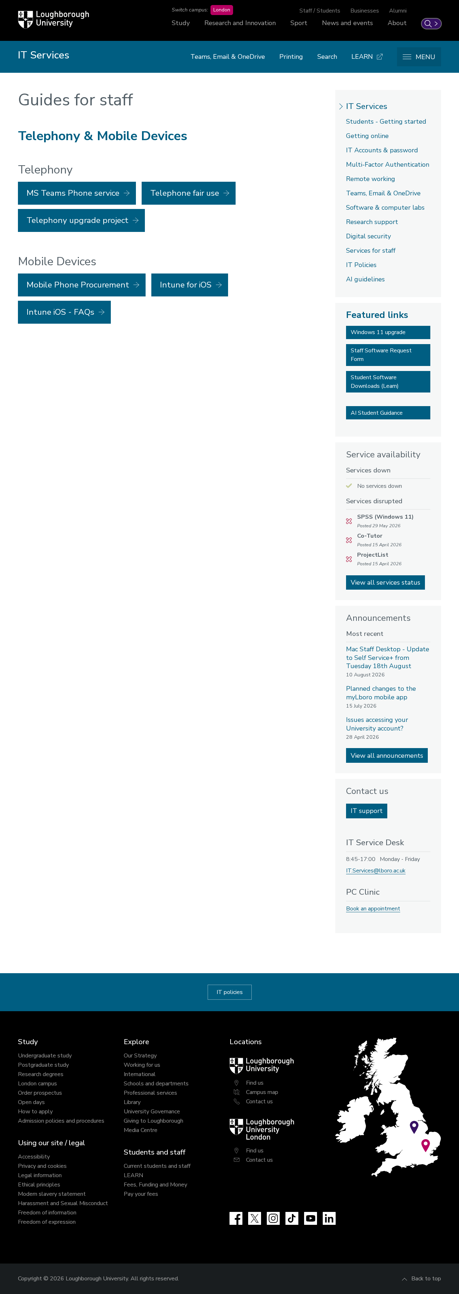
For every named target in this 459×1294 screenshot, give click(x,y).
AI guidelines (365, 279)
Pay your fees (141, 1194)
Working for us (142, 1065)
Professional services (150, 1093)
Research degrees (40, 1074)
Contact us (259, 1101)
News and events (347, 23)
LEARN (133, 1175)
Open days (31, 1102)
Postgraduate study (43, 1065)
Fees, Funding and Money (155, 1185)
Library (132, 1102)
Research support (372, 222)
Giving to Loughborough (153, 1121)
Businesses (364, 11)
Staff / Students (319, 11)
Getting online (367, 136)
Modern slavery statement (52, 1194)
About (397, 23)
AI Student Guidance (377, 413)
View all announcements (387, 755)
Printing (291, 56)
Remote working (370, 179)
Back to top (426, 1279)
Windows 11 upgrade (378, 332)
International (140, 1074)
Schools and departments (156, 1084)
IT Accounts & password (382, 150)
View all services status (385, 582)
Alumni (398, 11)
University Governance (152, 1111)
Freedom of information (47, 1213)
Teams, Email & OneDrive (227, 56)
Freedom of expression (47, 1222)
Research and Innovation (240, 23)
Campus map (262, 1092)
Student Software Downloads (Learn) (375, 382)
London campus (37, 1084)
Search (327, 56)
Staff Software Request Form (381, 355)
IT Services (366, 106)
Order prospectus (40, 1093)
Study (181, 23)
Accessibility (34, 1157)
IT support (367, 811)
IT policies (230, 992)
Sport (298, 23)
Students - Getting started (386, 121)
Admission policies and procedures (61, 1121)
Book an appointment (373, 909)
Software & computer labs (385, 207)
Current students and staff (157, 1166)
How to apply (35, 1111)
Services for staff (371, 250)
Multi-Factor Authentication (387, 164)
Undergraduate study (45, 1056)
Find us (255, 1083)
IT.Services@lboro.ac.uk (376, 871)
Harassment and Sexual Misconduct (63, 1203)
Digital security (368, 236)
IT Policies (361, 265)
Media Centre (140, 1130)
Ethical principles (39, 1185)
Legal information (40, 1175)
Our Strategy (140, 1056)
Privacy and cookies (42, 1166)
